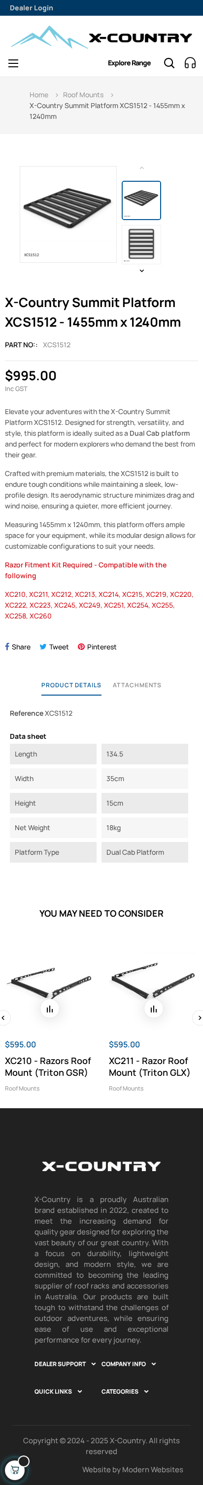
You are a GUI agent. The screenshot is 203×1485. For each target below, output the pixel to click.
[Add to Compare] (50, 1008)
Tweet (59, 646)
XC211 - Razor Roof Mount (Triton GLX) (150, 1066)
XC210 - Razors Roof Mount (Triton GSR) (48, 1066)
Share (21, 646)
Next (141, 270)
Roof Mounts (22, 1088)
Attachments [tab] (137, 685)
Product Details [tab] (71, 685)
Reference (26, 713)
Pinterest (102, 646)
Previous (141, 167)
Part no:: (21, 344)
